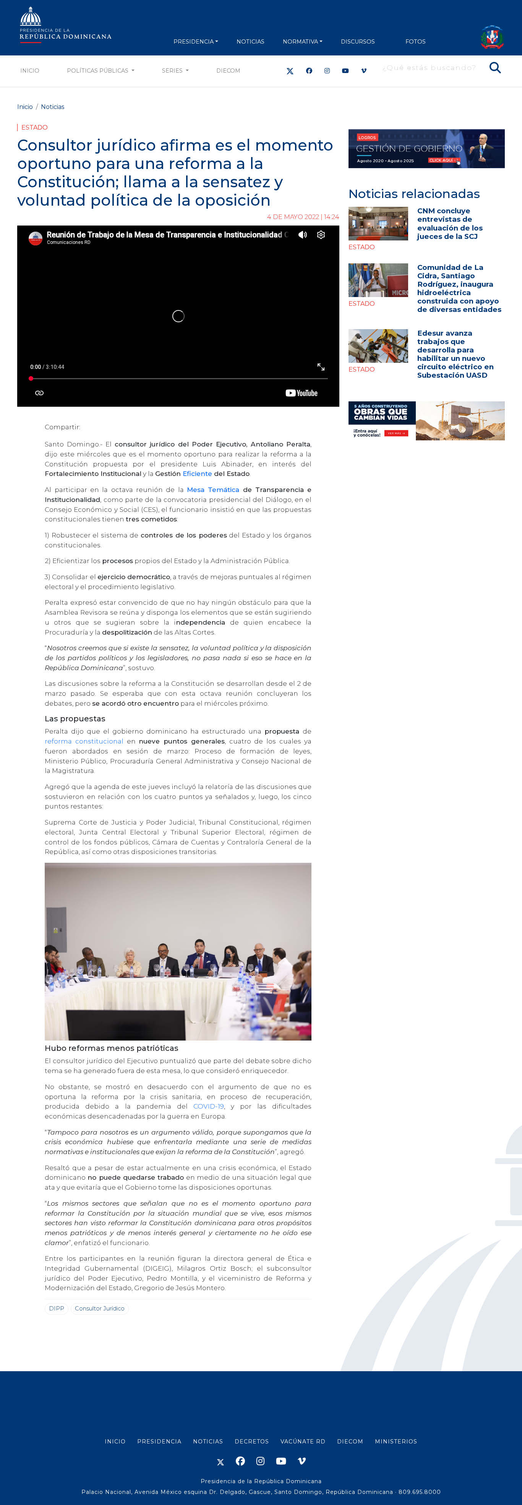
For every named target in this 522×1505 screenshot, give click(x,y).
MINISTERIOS (396, 1441)
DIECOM (228, 70)
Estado (34, 127)
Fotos (415, 41)
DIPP (56, 1308)
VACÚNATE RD (303, 1441)
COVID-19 (208, 1106)
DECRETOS (252, 1441)
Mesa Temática (213, 489)
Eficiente (198, 473)
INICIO (115, 1441)
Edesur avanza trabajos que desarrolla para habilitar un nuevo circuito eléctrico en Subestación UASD (455, 354)
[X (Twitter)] (290, 71)
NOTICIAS (250, 41)
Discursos (358, 41)
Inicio (29, 70)
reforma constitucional (84, 741)
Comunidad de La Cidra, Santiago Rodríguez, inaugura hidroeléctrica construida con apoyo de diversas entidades (459, 288)
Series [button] (173, 70)
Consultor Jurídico (100, 1308)
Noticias (52, 106)
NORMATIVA (300, 41)
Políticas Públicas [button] (98, 70)
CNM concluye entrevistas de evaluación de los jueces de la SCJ (450, 223)
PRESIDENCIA (193, 41)
